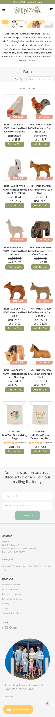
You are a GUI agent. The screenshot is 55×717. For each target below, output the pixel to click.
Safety (5, 608)
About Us (9, 696)
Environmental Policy (12, 599)
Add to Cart (15, 144)
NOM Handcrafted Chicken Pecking (15, 130)
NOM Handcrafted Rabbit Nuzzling (15, 191)
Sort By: (19, 79)
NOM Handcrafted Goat (40, 191)
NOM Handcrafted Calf (15, 314)
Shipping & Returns (11, 584)
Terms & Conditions (11, 613)
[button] (14, 443)
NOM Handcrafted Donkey (40, 314)
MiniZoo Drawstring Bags (14, 437)
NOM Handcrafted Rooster (40, 130)
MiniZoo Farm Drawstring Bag (40, 437)
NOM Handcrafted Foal (40, 375)
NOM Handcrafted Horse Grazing (15, 375)
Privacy (5, 603)
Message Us (8, 559)
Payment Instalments (12, 594)
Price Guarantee (10, 589)
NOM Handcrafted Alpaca (15, 252)
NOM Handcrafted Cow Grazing (40, 252)
